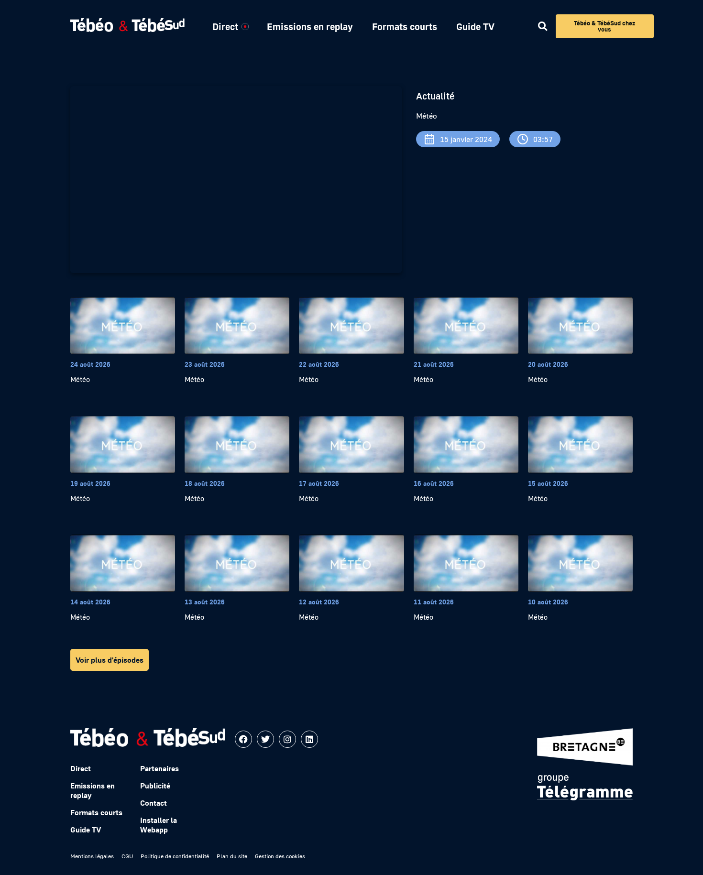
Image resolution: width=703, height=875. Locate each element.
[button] (542, 26)
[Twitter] (265, 739)
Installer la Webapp (158, 824)
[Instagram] (287, 739)
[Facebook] (243, 739)
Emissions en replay (310, 26)
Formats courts (404, 26)
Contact (153, 803)
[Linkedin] (309, 739)
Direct (225, 26)
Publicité (155, 785)
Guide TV (475, 26)
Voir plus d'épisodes (109, 660)
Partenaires (159, 768)
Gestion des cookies (280, 856)
